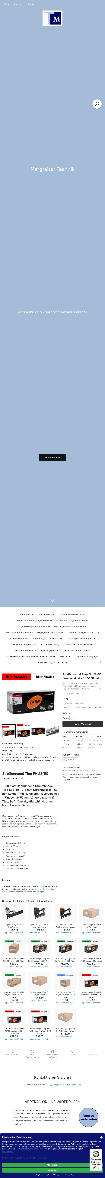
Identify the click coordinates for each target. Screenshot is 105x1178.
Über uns (18, 4)
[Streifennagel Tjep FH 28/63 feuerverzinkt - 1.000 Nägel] (14, 1017)
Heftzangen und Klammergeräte (70, 626)
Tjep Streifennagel (70, 689)
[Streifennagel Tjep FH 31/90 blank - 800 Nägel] (91, 947)
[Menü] (100, 1151)
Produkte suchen (12, 1055)
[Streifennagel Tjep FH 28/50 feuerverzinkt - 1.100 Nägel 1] (23, 731)
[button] (70, 759)
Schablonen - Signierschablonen (72, 620)
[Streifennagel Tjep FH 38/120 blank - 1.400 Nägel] (14, 981)
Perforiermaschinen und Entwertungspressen (36, 650)
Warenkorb (92, 1055)
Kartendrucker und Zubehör (77, 650)
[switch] (96, 1167)
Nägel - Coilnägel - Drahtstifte (84, 632)
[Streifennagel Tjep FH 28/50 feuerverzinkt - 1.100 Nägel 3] (52, 731)
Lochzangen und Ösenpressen (81, 638)
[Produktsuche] (97, 104)
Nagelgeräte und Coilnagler (50, 632)
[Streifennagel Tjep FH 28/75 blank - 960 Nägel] (65, 947)
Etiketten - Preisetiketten (72, 614)
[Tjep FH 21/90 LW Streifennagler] (14, 913)
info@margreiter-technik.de (43, 889)
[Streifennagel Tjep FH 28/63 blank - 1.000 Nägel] (39, 947)
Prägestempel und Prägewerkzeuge (34, 620)
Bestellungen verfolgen (52, 1056)
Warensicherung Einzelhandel (78, 644)
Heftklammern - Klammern (19, 632)
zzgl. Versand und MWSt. (73, 703)
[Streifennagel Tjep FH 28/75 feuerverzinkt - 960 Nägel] (91, 981)
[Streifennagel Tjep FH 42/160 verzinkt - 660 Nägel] (65, 981)
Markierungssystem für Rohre (47, 638)
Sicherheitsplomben (19, 638)
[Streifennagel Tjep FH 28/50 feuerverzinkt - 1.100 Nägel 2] (38, 731)
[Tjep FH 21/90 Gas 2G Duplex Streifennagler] (65, 913)
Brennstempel (27, 614)
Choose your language (87, 656)
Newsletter (65, 656)
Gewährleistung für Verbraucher (52, 662)
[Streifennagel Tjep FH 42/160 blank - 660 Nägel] (14, 947)
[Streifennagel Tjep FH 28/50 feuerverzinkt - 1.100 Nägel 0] (9, 731)
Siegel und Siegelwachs (24, 644)
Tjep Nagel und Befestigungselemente (79, 686)
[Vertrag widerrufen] (88, 1117)
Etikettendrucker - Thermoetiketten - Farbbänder (31, 656)
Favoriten (72, 1055)
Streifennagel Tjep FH (92, 689)
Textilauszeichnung (49, 644)
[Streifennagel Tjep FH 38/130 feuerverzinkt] (65, 1017)
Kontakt (31, 4)
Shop (6, 4)
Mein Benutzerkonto (32, 1056)
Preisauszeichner (47, 614)
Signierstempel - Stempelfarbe (34, 626)
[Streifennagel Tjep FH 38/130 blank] (91, 913)
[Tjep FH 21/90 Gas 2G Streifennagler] (39, 913)
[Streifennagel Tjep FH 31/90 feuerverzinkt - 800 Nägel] (39, 1017)
